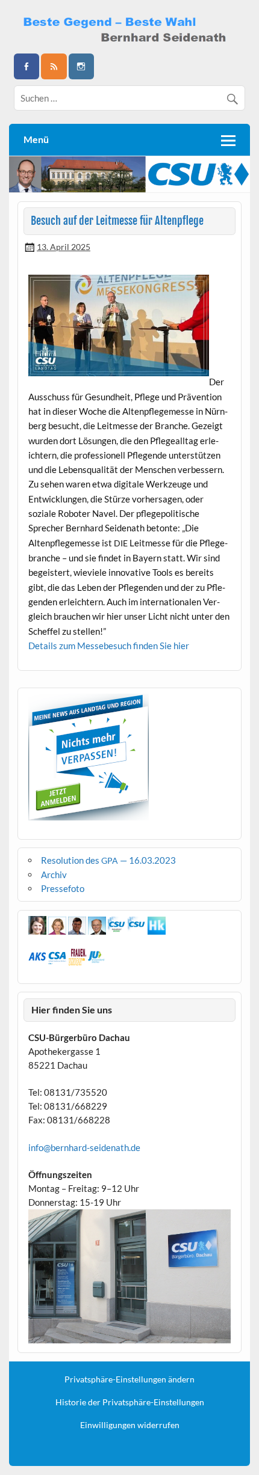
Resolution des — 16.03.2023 (108, 860)
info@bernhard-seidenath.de (84, 1147)
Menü (36, 139)
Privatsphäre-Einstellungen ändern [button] (129, 1379)
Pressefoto (62, 888)
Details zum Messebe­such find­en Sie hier (108, 645)
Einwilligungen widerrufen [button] (129, 1425)
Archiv (54, 874)
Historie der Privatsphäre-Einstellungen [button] (129, 1402)
